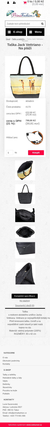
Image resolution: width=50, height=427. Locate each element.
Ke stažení (25, 301)
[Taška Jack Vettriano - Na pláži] (25, 57)
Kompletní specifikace (24, 296)
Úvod (8, 39)
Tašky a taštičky (18, 39)
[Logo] (23, 14)
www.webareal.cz (34, 425)
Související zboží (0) (24, 305)
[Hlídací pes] (35, 137)
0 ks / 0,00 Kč (35, 1)
